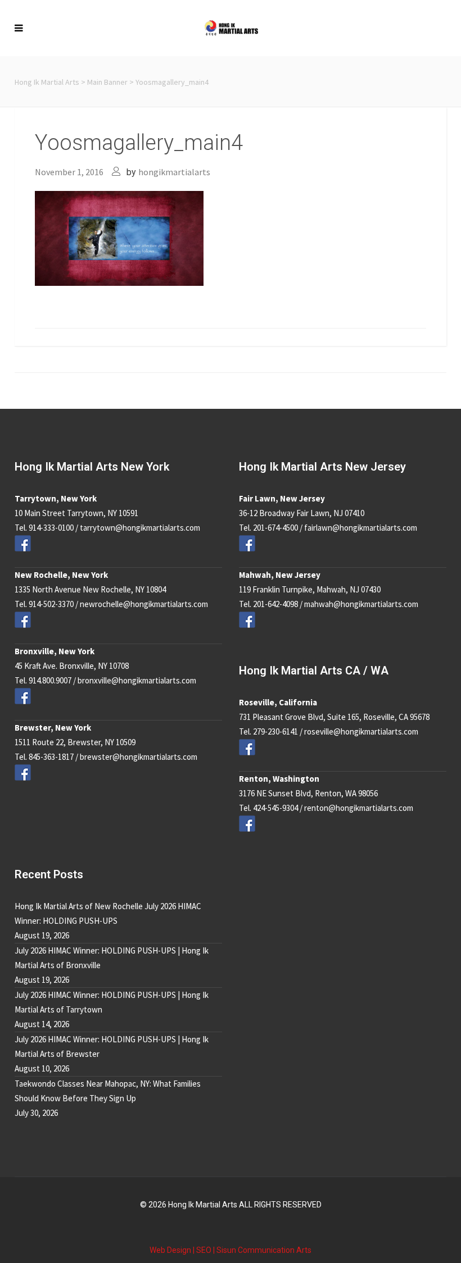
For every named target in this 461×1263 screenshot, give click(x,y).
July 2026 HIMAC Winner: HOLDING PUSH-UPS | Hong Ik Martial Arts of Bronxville (112, 957)
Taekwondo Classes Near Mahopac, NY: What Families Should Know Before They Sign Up (108, 1091)
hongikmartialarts (174, 171)
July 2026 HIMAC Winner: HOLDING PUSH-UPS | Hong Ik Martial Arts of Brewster (112, 1046)
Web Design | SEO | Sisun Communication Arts (230, 1250)
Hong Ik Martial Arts (47, 82)
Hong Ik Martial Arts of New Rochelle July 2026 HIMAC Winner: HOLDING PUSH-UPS (108, 913)
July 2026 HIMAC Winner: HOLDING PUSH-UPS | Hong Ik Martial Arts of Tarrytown (112, 1002)
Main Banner (107, 82)
